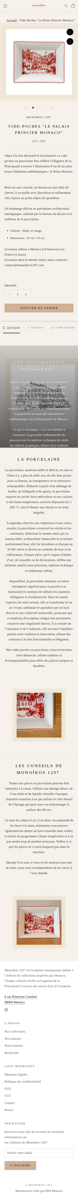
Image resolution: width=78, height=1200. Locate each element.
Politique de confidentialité (23, 1081)
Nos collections (15, 1031)
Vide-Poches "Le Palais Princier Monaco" (47, 20)
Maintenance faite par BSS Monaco (39, 1191)
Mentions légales (16, 1074)
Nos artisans (13, 1038)
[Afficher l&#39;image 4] (45, 108)
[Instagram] (6, 1009)
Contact (10, 1103)
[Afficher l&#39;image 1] (33, 108)
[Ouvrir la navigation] (5, 5)
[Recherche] (66, 6)
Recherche (12, 1053)
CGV (8, 1096)
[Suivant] (52, 107)
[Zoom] (70, 32)
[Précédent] (26, 107)
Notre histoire (14, 1045)
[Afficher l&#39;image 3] (41, 108)
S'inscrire (20, 1165)
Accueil (11, 20)
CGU (8, 1089)
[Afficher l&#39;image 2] (37, 108)
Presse (9, 1110)
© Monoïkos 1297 (39, 1185)
